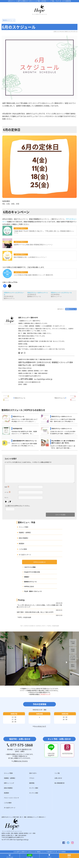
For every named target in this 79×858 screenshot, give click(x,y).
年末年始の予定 (17, 428)
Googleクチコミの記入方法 (32, 572)
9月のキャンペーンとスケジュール (61, 292)
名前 (7, 486)
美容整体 (21, 543)
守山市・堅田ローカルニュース (33, 591)
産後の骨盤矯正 (23, 538)
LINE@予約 (51, 753)
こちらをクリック (45, 694)
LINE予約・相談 (29, 857)
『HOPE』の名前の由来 (24, 617)
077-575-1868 (8, 840)
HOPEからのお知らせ (39, 562)
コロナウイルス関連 (29, 567)
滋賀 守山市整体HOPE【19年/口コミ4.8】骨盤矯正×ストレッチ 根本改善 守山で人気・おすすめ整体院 (41, 851)
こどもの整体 (23, 549)
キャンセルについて (40, 726)
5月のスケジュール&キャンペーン (61, 428)
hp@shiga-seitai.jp (44, 379)
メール (8, 491)
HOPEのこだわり (29, 586)
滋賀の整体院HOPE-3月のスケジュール (25, 441)
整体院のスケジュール (30, 582)
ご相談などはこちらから (20, 761)
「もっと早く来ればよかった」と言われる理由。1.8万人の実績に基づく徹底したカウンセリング (39, 606)
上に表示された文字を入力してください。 (18, 506)
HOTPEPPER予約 (67, 753)
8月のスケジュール (18, 416)
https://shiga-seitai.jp (24, 368)
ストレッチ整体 (23, 527)
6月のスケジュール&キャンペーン (37, 292)
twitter (22, 353)
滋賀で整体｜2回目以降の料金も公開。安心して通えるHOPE (35, 612)
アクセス (49, 857)
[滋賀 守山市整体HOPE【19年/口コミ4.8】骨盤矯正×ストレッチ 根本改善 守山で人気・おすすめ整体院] (39, 14)
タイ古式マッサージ (25, 554)
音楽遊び (26, 577)
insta (24, 353)
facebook (19, 353)
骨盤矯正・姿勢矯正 (25, 532)
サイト (6, 497)
